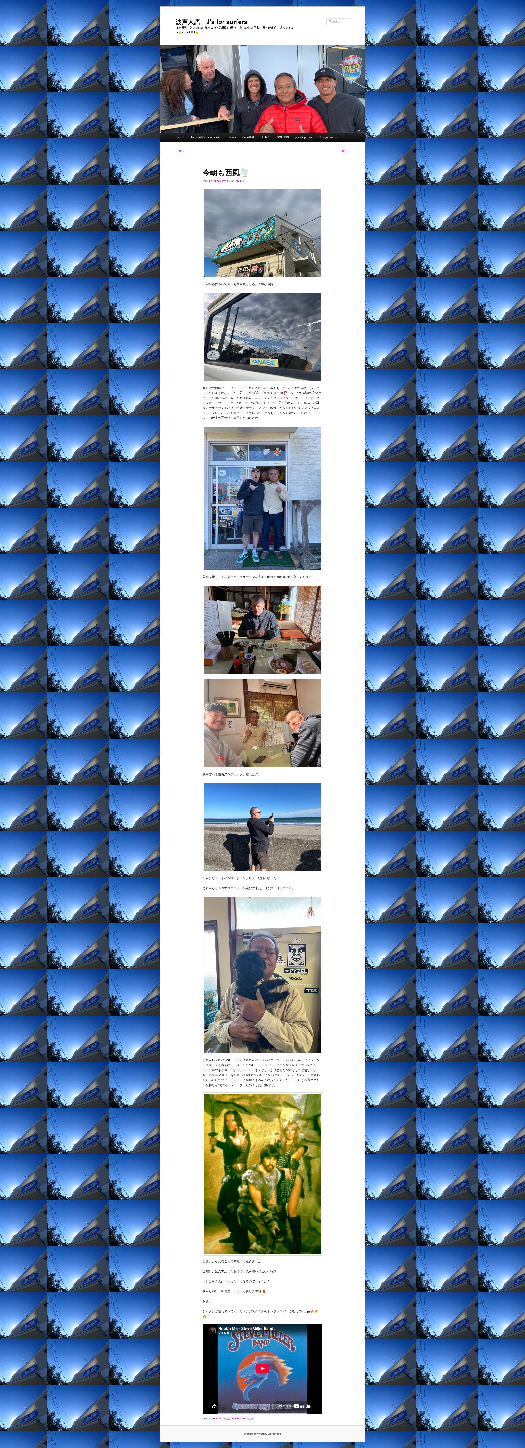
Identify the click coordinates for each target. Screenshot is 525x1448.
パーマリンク (247, 1418)
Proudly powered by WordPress (262, 1433)
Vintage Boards (327, 137)
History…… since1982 (241, 137)
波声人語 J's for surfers (212, 21)
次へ (345, 150)
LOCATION (282, 137)
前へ (180, 150)
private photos (303, 137)
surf (218, 1418)
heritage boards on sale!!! (206, 137)
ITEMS (265, 137)
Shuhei (240, 181)
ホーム (181, 137)
